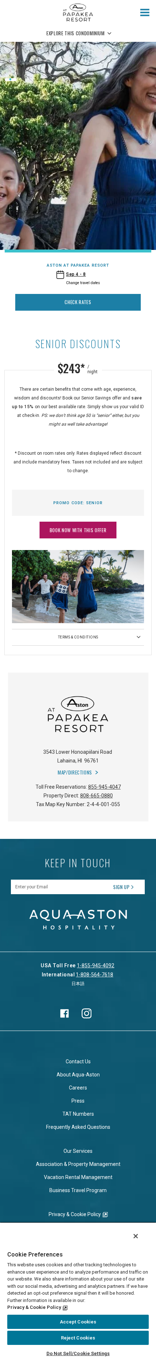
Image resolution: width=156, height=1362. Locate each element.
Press (78, 1101)
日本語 (78, 983)
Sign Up (121, 887)
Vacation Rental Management (78, 1177)
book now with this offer (78, 530)
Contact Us (78, 1061)
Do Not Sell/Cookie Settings (78, 1353)
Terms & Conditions (78, 637)
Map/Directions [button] (75, 772)
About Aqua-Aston (78, 1075)
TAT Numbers (78, 1114)
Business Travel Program (78, 1190)
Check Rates (78, 302)
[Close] (136, 1236)
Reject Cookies (78, 1338)
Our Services (78, 1151)
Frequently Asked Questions (78, 1127)
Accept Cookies (78, 1322)
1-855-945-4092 (95, 965)
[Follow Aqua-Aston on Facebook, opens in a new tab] (65, 1013)
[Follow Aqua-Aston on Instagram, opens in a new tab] (87, 1013)
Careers (78, 1088)
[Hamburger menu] (145, 12)
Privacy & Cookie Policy (75, 1214)
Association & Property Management (78, 1164)
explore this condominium (75, 33)
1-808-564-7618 (94, 974)
